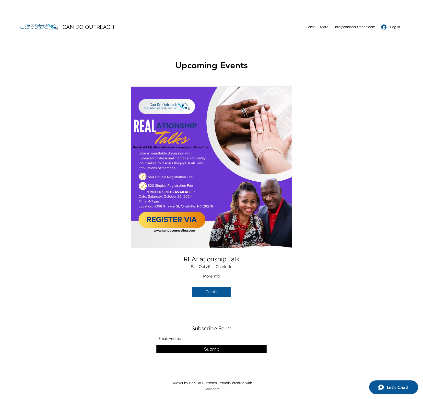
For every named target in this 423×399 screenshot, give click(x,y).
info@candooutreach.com (354, 27)
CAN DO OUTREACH (88, 27)
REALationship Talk (212, 259)
